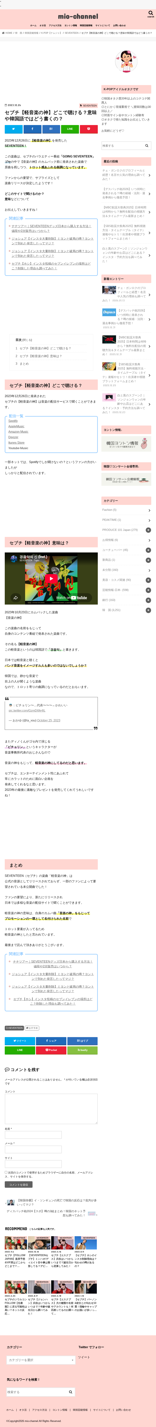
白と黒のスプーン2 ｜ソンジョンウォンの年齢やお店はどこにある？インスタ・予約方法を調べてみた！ (124, 255)
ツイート (84, 1357)
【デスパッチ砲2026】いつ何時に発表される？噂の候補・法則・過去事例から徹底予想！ (124, 193)
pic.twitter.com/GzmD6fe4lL (27, 710)
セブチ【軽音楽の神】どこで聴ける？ (43, 348)
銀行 (108, 600)
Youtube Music (18, 448)
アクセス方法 (55, 25)
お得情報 (110, 539)
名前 (8, 1128)
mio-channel (78, 15)
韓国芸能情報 (86, 25)
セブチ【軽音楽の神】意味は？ (39, 356)
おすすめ (33, 1028)
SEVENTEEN (16, 1028)
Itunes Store (16, 442)
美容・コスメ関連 (116, 579)
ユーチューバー (115, 550)
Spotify (13, 420)
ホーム (33, 25)
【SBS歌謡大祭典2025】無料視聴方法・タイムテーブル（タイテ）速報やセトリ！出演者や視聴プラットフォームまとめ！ (124, 232)
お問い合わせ (119, 25)
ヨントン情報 (70, 25)
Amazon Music (18, 431)
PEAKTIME (111, 519)
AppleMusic (16, 426)
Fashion (109, 509)
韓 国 (111, 610)
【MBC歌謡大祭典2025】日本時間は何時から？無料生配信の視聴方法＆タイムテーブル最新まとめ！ (124, 211)
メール (9, 1143)
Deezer (13, 437)
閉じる (27, 339)
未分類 (110, 569)
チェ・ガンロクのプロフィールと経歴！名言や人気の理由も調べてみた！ (123, 174)
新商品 (108, 559)
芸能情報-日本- (115, 589)
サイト (9, 1157)
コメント (10, 1091)
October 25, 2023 (48, 720)
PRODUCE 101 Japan (120, 529)
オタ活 (43, 25)
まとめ (22, 363)
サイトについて (103, 25)
